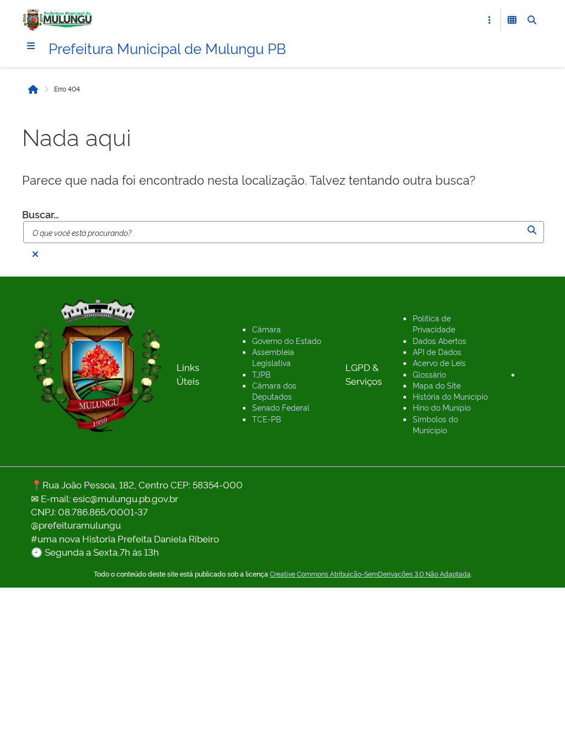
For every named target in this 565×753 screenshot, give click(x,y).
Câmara (266, 329)
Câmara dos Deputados (274, 390)
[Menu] (31, 46)
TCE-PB (266, 418)
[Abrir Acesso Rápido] (489, 20)
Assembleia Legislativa (273, 357)
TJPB (261, 374)
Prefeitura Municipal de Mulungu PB (167, 47)
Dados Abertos (439, 340)
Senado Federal (281, 407)
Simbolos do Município (435, 424)
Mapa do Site (437, 385)
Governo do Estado (286, 340)
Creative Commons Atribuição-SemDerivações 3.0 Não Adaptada (370, 573)
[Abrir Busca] (532, 20)
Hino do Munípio (442, 407)
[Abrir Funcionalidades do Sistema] (512, 20)
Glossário (429, 374)
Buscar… (40, 213)
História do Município (450, 396)
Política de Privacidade (434, 323)
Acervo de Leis (439, 362)
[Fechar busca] (35, 254)
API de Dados (437, 351)
